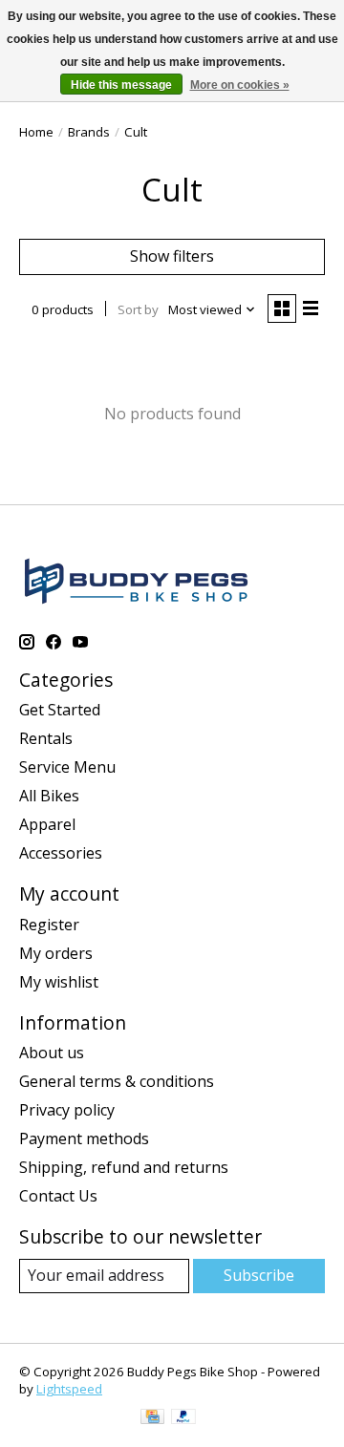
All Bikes (49, 795)
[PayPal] (183, 1418)
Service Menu (67, 766)
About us (51, 1052)
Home (36, 131)
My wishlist (58, 981)
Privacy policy (67, 1109)
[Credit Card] (152, 1418)
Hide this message (121, 85)
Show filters (172, 255)
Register (49, 924)
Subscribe (259, 1275)
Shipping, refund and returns (123, 1167)
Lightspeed (69, 1388)
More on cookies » (240, 85)
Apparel (47, 824)
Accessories (60, 852)
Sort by (138, 309)
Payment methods (84, 1138)
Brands (89, 131)
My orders (56, 953)
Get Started (59, 709)
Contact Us (58, 1195)
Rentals (46, 738)
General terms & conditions (116, 1081)
